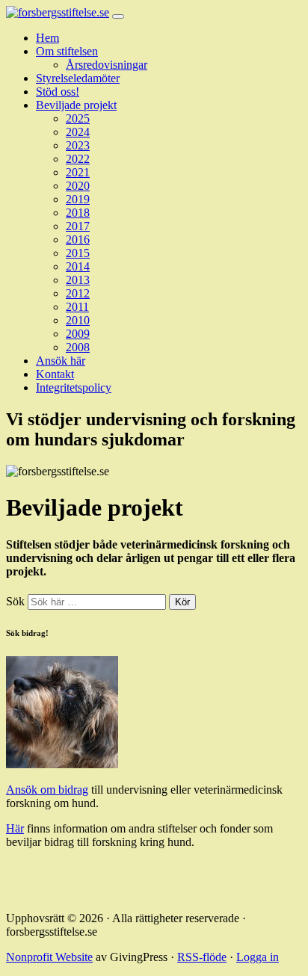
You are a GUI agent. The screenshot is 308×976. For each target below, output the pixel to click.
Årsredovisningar (106, 64)
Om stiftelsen (67, 51)
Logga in (257, 957)
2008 (78, 347)
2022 (78, 158)
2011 (77, 306)
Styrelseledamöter (78, 78)
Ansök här (60, 360)
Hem (47, 37)
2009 (78, 333)
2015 (78, 253)
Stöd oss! (57, 91)
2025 (78, 118)
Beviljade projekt (76, 105)
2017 (78, 226)
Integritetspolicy (73, 387)
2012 (78, 293)
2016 (78, 239)
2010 (78, 320)
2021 (78, 172)
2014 (78, 266)
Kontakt (55, 374)
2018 (78, 212)
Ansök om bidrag (47, 789)
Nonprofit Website (49, 957)
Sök (15, 601)
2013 (78, 280)
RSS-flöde (202, 957)
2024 (78, 132)
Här (15, 828)
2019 (78, 199)
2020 (78, 185)
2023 (78, 145)
